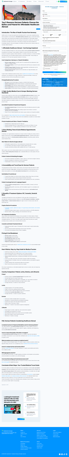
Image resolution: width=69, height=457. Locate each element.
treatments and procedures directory (31, 343)
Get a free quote (63, 1)
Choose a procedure (46, 22)
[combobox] (44, 16)
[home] (7, 1)
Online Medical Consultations (42, 438)
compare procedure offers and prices (19, 375)
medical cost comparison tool (28, 73)
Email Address (45, 18)
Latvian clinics (39, 447)
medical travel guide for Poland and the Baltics (27, 251)
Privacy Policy (50, 54)
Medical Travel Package (41, 435)
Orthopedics (23, 443)
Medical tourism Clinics (41, 432)
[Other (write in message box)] (54, 25)
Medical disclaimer (56, 436)
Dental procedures (24, 449)
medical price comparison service (23, 244)
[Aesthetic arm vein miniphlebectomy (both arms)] (54, 27)
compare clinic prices (9, 348)
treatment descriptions (6, 375)
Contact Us (23, 432)
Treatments (29, 1)
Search (48, 1)
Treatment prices (22, 1)
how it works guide (5, 362)
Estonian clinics (40, 446)
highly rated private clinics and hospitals (17, 115)
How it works (42, 1)
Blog (21, 435)
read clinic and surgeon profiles (33, 335)
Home (15, 1)
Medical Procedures (40, 433)
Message (44, 45)
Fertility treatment (24, 446)
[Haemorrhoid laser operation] (54, 26)
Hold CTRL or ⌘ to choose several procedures (49, 23)
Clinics (36, 1)
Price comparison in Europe (42, 436)
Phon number (45, 14)
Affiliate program (24, 433)
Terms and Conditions (57, 432)
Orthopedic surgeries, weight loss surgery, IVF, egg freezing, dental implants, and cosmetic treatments (22, 208)
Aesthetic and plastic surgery (26, 447)
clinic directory (30, 374)
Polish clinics (39, 443)
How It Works (23, 436)
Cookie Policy (55, 435)
